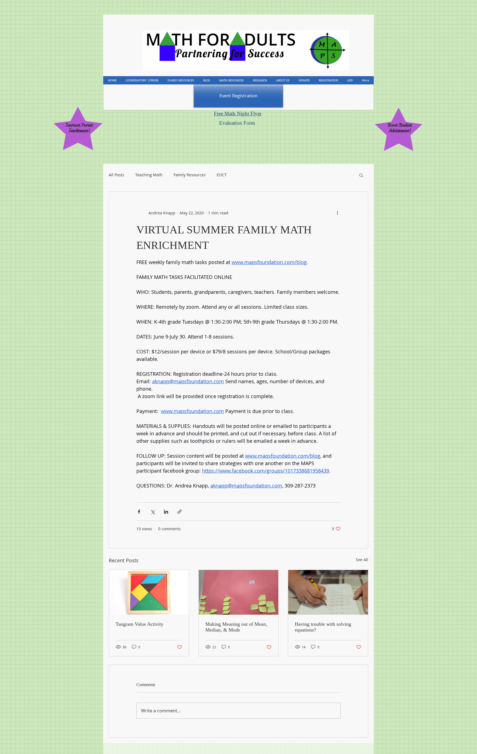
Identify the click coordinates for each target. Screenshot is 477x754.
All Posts (116, 174)
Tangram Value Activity (139, 624)
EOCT (222, 174)
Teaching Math (149, 174)
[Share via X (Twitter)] (152, 511)
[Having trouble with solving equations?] (328, 592)
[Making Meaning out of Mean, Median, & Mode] (239, 592)
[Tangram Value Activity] (149, 592)
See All (362, 559)
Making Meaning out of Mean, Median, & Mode (236, 627)
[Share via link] (179, 511)
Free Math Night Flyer (237, 113)
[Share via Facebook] (139, 511)
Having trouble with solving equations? (323, 627)
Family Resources (190, 174)
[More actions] (337, 212)
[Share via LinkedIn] (166, 511)
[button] (361, 175)
